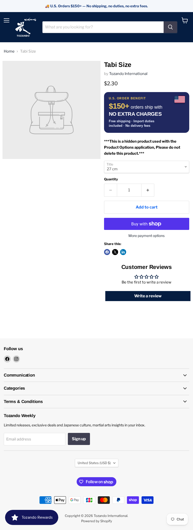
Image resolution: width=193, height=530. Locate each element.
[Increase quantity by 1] (147, 190)
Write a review (148, 296)
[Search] (170, 27)
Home (9, 51)
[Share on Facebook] (107, 252)
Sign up (79, 438)
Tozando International (128, 73)
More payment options (146, 236)
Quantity (111, 179)
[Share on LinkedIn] (123, 252)
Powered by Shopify (96, 521)
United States (94, 463)
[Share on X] (115, 252)
